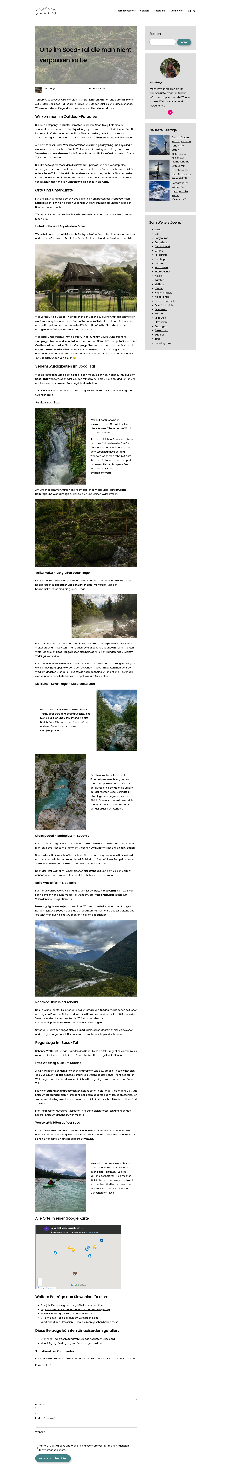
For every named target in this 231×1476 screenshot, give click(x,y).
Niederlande (162, 296)
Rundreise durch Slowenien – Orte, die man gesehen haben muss (79, 1322)
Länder (159, 288)
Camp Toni (117, 341)
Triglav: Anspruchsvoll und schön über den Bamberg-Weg (75, 1309)
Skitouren (160, 318)
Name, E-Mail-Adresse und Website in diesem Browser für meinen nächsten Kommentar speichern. (84, 1448)
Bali (157, 234)
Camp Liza (103, 341)
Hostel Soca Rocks (89, 321)
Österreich (161, 309)
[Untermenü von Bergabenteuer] (135, 10)
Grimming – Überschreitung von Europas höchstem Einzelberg (78, 1339)
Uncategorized (163, 343)
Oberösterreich (164, 305)
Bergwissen (161, 242)
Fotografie (161, 254)
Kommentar (43, 1365)
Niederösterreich (165, 301)
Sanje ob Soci (74, 234)
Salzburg (160, 313)
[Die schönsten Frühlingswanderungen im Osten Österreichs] (159, 145)
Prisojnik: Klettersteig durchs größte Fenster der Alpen (72, 1305)
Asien (158, 229)
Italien (158, 276)
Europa (159, 250)
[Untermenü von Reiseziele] (150, 10)
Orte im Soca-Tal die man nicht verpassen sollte (70, 1318)
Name (39, 1404)
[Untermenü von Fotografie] (166, 10)
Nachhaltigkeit (163, 292)
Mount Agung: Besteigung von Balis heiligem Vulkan (71, 1343)
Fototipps (160, 259)
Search (184, 42)
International (162, 271)
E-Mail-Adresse (45, 1418)
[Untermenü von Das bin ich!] (184, 10)
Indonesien (161, 267)
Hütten (159, 263)
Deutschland (162, 246)
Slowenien (161, 322)
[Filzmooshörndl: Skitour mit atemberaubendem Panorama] (159, 170)
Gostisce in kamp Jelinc (49, 345)
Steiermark (161, 330)
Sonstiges (161, 326)
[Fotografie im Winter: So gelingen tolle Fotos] (159, 191)
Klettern (159, 284)
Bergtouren (161, 238)
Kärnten (159, 280)
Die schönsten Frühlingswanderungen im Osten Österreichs (181, 146)
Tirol (157, 338)
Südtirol (159, 334)
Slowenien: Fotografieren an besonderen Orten (68, 1313)
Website (40, 1432)
